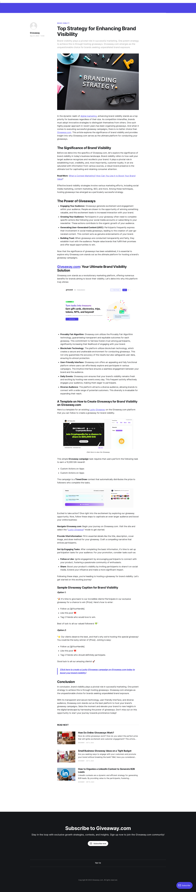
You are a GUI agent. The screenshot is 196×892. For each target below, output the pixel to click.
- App (125, 7)
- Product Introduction (178, 7)
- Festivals (145, 7)
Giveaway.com (64, 132)
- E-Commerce (83, 7)
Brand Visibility (63, 23)
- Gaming (96, 7)
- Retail (105, 7)
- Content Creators (159, 7)
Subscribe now (99, 843)
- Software (116, 7)
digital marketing (89, 116)
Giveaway (35, 33)
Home (37, 7)
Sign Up (98, 863)
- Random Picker (68, 7)
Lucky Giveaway (97, 409)
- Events (134, 7)
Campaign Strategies (51, 7)
